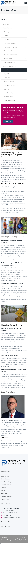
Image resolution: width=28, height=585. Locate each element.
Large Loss (8, 39)
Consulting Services (9, 85)
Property (6, 32)
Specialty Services (6, 485)
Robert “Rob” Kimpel (7, 420)
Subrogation (7, 77)
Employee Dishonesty (11, 47)
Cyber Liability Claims (9, 62)
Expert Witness (8, 74)
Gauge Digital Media (21, 540)
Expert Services (7, 70)
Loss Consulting (8, 93)
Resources (4, 493)
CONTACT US (7, 121)
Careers (3, 487)
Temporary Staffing (8, 97)
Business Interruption (10, 55)
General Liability (8, 51)
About (3, 490)
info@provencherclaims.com (12, 517)
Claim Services (5, 476)
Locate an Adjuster (6, 496)
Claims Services (7, 28)
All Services (6, 24)
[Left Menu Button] (1, 544)
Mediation (7, 89)
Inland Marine (8, 58)
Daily (6, 35)
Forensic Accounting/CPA (10, 66)
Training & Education (9, 100)
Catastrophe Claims (10, 43)
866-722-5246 (13, 513)
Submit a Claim (5, 499)
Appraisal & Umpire (9, 81)
